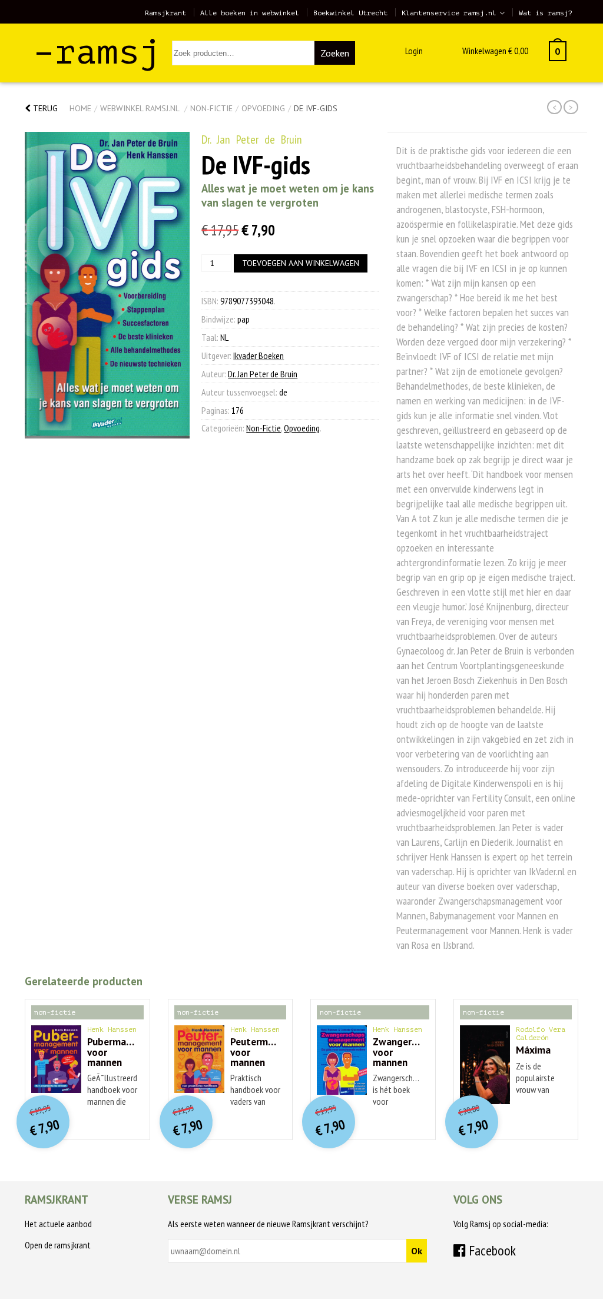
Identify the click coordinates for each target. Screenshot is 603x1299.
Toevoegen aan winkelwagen (300, 263)
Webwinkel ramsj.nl (139, 108)
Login (414, 51)
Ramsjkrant (165, 13)
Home (80, 108)
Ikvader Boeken (258, 355)
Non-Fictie (211, 108)
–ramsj (97, 52)
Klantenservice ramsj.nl (449, 13)
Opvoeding (263, 108)
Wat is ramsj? (545, 13)
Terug (44, 108)
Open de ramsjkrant (58, 1245)
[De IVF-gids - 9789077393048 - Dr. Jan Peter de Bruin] (107, 285)
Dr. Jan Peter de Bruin (251, 139)
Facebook (491, 1250)
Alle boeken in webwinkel (249, 13)
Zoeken (334, 53)
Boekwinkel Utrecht (350, 13)
